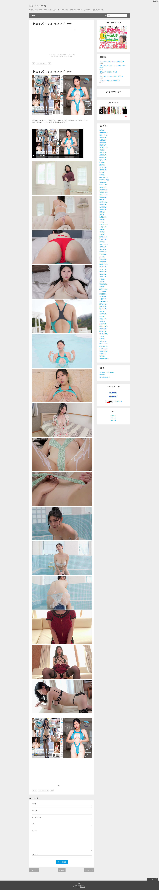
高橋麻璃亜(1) (103, 284)
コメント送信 (61, 862)
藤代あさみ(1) (103, 237)
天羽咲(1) (102, 356)
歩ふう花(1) (102, 249)
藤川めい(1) (102, 182)
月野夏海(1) (102, 296)
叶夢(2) (101, 199)
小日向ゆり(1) (103, 132)
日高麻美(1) (102, 247)
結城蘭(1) (102, 286)
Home (34, 15)
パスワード (35, 854)
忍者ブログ (82, 887)
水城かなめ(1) (103, 224)
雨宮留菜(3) (102, 137)
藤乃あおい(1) (103, 147)
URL (33, 824)
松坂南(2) (102, 162)
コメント (34, 830)
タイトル (34, 810)
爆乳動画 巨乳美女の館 (106, 372)
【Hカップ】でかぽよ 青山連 (108, 72)
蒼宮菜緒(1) (102, 314)
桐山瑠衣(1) (102, 145)
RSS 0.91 (113, 415)
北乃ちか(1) (102, 291)
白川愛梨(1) (102, 207)
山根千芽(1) (102, 204)
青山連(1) (102, 232)
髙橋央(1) (102, 338)
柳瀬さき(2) (102, 319)
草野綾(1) (102, 281)
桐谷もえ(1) (102, 331)
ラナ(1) (101, 222)
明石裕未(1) (102, 266)
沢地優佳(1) (102, 259)
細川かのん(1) (103, 346)
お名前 (34, 804)
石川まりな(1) (103, 264)
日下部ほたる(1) (104, 358)
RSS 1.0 (113, 418)
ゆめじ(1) (102, 316)
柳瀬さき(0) (102, 353)
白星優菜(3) (102, 140)
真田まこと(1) (103, 304)
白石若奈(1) (102, 217)
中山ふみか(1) (103, 343)
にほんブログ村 (117, 401)
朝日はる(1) (102, 160)
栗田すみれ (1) (103, 333)
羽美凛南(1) (102, 329)
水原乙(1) (102, 234)
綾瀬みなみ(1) (103, 289)
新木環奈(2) (102, 187)
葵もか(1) (102, 311)
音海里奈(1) (102, 324)
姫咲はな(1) (102, 306)
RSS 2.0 (113, 420)
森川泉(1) (102, 175)
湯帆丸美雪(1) (103, 202)
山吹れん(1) (102, 276)
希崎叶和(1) (102, 261)
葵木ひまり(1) (103, 326)
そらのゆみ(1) (103, 301)
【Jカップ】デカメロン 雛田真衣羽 (109, 80)
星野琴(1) (102, 172)
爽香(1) (101, 214)
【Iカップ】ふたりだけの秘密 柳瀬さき (111, 76)
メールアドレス (36, 817)
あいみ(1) (102, 256)
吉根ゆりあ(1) (103, 348)
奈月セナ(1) (102, 269)
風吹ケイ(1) (102, 152)
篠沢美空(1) (102, 157)
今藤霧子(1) (102, 299)
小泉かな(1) (102, 227)
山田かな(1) (102, 341)
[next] (125, 111)
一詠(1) (101, 336)
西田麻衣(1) (102, 274)
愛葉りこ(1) (102, 239)
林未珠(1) (102, 219)
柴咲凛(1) (102, 242)
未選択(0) (102, 130)
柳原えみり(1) (103, 184)
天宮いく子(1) (103, 194)
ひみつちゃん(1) (104, 179)
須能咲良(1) (102, 155)
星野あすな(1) (103, 189)
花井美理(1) (102, 142)
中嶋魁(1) (102, 279)
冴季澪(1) (102, 212)
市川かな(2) (102, 252)
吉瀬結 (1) (102, 321)
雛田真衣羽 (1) (103, 351)
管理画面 (102, 374)
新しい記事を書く (104, 377)
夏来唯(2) (102, 229)
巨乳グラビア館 (37, 6)
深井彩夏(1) (102, 271)
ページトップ (153, 879)
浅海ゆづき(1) (103, 135)
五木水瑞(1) (102, 254)
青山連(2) (102, 150)
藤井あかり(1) (103, 192)
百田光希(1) (102, 309)
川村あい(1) (102, 170)
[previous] (101, 111)
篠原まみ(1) (102, 197)
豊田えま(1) (102, 167)
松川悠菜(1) (102, 209)
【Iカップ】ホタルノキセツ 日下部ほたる (111, 61)
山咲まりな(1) (103, 244)
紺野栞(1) (102, 165)
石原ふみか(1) (103, 177)
